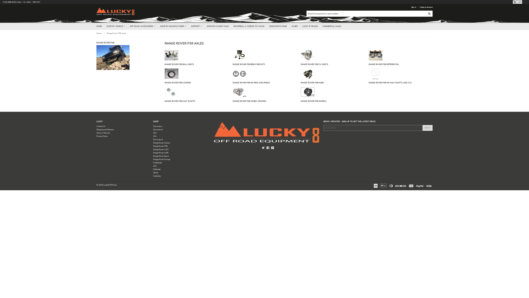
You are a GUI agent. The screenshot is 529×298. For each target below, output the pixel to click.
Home (99, 26)
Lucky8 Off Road (110, 185)
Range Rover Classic (161, 143)
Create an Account (426, 7)
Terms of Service (103, 133)
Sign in (413, 7)
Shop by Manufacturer (172, 26)
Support (195, 26)
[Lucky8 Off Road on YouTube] (272, 148)
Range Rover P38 (160, 146)
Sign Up (427, 128)
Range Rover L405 (160, 153)
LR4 (154, 136)
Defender (157, 169)
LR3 (154, 133)
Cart (519, 2)
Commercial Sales (332, 26)
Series (155, 172)
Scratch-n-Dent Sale (218, 26)
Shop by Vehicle (115, 26)
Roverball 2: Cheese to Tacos (249, 26)
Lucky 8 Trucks (310, 26)
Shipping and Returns (105, 129)
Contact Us (100, 126)
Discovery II (158, 129)
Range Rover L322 (160, 149)
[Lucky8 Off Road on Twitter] (263, 148)
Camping (156, 176)
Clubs (295, 26)
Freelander (157, 163)
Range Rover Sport (161, 156)
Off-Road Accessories (142, 26)
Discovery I (157, 126)
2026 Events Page (278, 26)
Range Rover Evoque (161, 159)
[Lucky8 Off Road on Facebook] (267, 148)
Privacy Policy (102, 136)
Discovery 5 (158, 139)
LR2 (154, 166)
